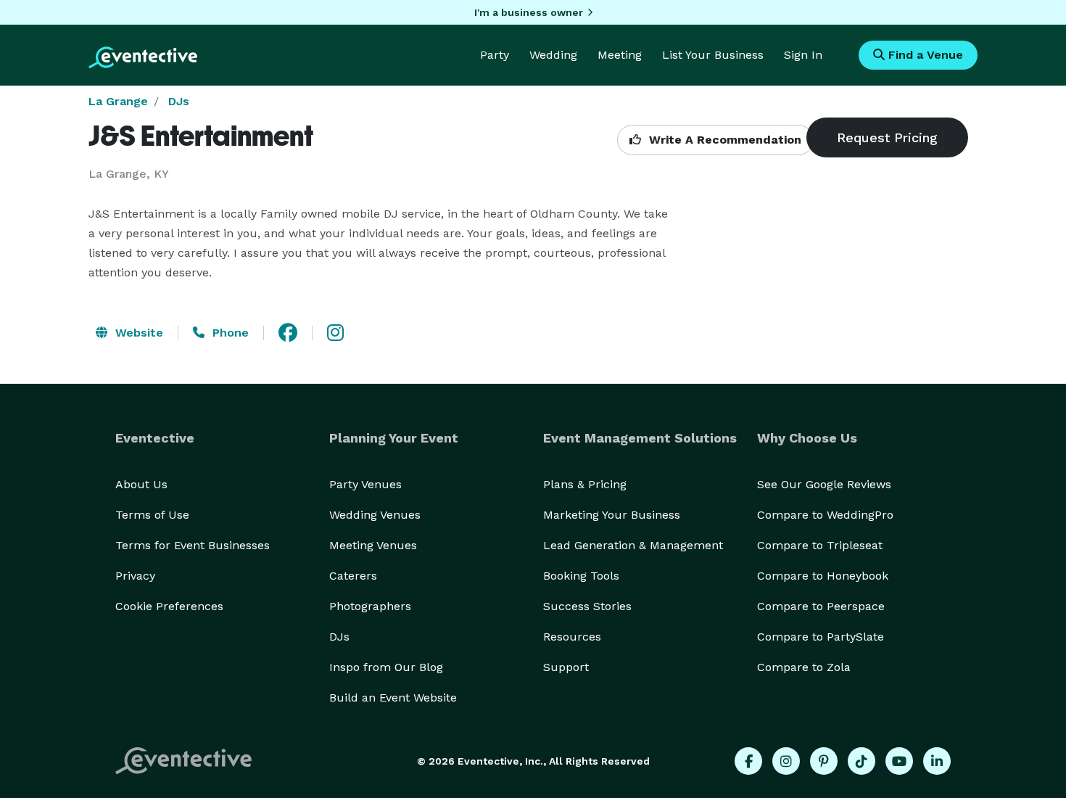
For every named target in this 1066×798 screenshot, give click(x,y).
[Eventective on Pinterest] (824, 761)
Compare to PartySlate (820, 636)
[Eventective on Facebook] (748, 761)
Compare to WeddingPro (825, 515)
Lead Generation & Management (633, 545)
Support (566, 667)
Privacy (135, 576)
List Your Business (713, 55)
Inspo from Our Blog (386, 667)
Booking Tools (581, 576)
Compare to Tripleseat (820, 545)
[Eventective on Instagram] (786, 761)
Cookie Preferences (169, 606)
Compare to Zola (804, 667)
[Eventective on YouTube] (899, 761)
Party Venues (365, 484)
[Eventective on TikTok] (861, 761)
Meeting (620, 55)
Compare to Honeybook (822, 576)
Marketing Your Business (611, 515)
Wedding (553, 55)
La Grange (118, 101)
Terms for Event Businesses (192, 545)
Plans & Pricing (585, 484)
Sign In (803, 55)
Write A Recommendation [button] (723, 140)
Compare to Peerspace (821, 606)
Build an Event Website (393, 697)
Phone (229, 333)
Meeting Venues (373, 545)
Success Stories (587, 606)
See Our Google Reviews (824, 484)
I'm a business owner (528, 12)
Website (137, 333)
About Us (141, 484)
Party (494, 55)
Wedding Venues (375, 515)
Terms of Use (152, 515)
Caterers (353, 576)
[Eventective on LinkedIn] (937, 761)
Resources (572, 636)
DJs (178, 101)
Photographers (370, 606)
